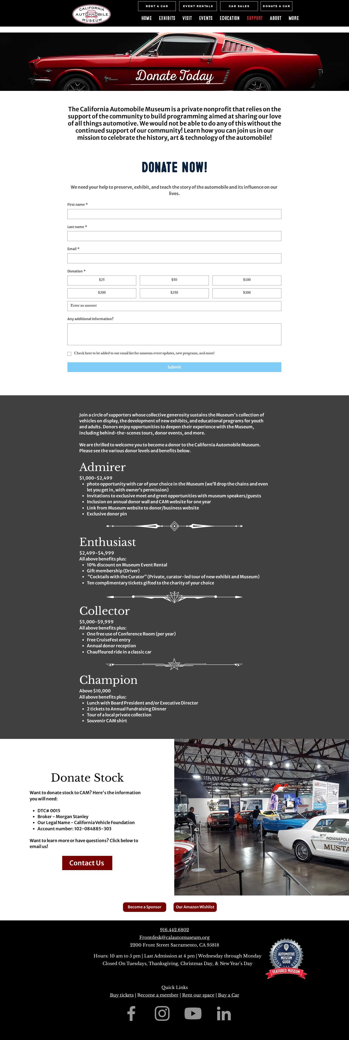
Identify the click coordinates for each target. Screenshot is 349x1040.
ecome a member (160, 995)
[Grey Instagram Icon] (162, 1013)
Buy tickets (122, 995)
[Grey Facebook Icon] (131, 1013)
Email (73, 249)
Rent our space (198, 995)
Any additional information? (90, 319)
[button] (205, 18)
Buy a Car (228, 995)
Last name (77, 227)
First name (77, 204)
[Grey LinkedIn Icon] (224, 1013)
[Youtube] (193, 1013)
